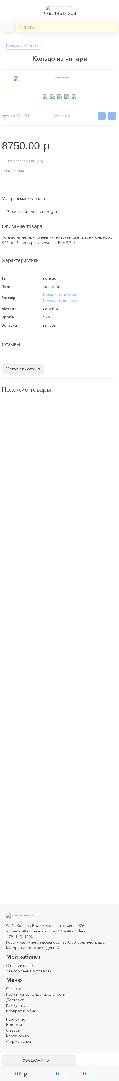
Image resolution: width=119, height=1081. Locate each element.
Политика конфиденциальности (35, 994)
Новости (14, 1024)
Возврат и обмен (22, 1010)
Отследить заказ (22, 965)
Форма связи (18, 1041)
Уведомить (35, 1060)
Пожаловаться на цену (24, 161)
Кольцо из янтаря (59, 294)
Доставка (15, 999)
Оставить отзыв (23, 369)
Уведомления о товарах (28, 970)
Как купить (16, 1005)
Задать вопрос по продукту (33, 211)
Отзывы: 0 (61, 116)
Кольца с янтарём (22, 45)
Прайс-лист (16, 1019)
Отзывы (13, 1030)
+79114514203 (59, 13)
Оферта (13, 988)
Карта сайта (17, 1035)
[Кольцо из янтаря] (16, 414)
